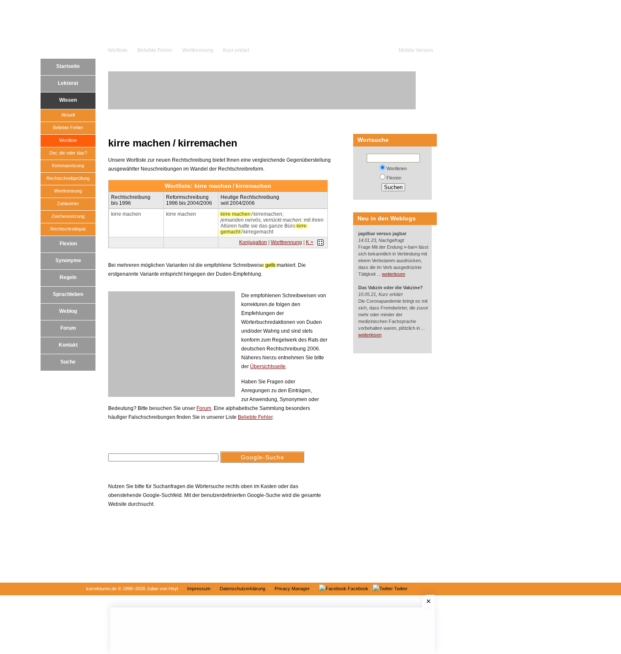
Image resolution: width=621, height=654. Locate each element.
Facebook (358, 588)
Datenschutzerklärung (242, 588)
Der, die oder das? (68, 152)
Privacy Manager (292, 588)
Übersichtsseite (268, 366)
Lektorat (68, 83)
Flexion (68, 244)
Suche (68, 362)
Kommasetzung (68, 165)
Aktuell (68, 114)
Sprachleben (68, 294)
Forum (68, 328)
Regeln (68, 277)
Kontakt (68, 345)
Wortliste (118, 50)
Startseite (68, 66)
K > (309, 242)
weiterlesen (393, 274)
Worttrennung (197, 50)
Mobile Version (416, 50)
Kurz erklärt (236, 50)
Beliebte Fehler (154, 50)
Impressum (198, 588)
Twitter (401, 588)
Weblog (68, 311)
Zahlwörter (68, 203)
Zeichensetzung (68, 216)
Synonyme (68, 260)
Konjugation (253, 242)
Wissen (68, 100)
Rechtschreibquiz (68, 228)
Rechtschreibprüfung (68, 178)
